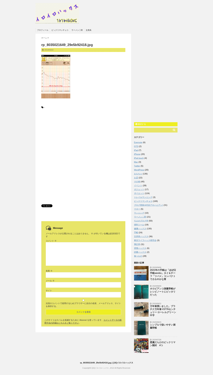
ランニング (139, 213)
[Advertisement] (83, 135)
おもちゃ (138, 174)
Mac (136, 162)
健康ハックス (140, 228)
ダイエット (139, 193)
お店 (136, 177)
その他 (137, 181)
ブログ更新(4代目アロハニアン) (148, 205)
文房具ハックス (141, 236)
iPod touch (139, 158)
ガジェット (139, 189)
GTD (136, 146)
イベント (138, 185)
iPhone (137, 154)
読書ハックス (140, 252)
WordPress (139, 170)
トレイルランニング (143, 197)
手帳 (136, 232)
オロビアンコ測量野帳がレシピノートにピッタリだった (162, 291)
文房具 (88, 30)
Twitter (137, 166)
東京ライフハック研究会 (145, 240)
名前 (49, 271)
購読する (141, 124)
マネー (137, 209)
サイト (49, 290)
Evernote (138, 142)
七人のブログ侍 (141, 221)
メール (50, 281)
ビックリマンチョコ (59, 30)
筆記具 (137, 244)
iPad (136, 150)
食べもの (138, 256)
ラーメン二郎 (77, 30)
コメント (51, 241)
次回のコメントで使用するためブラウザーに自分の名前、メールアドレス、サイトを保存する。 (83, 304)
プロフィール (42, 30)
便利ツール (139, 224)
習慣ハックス (140, 248)
